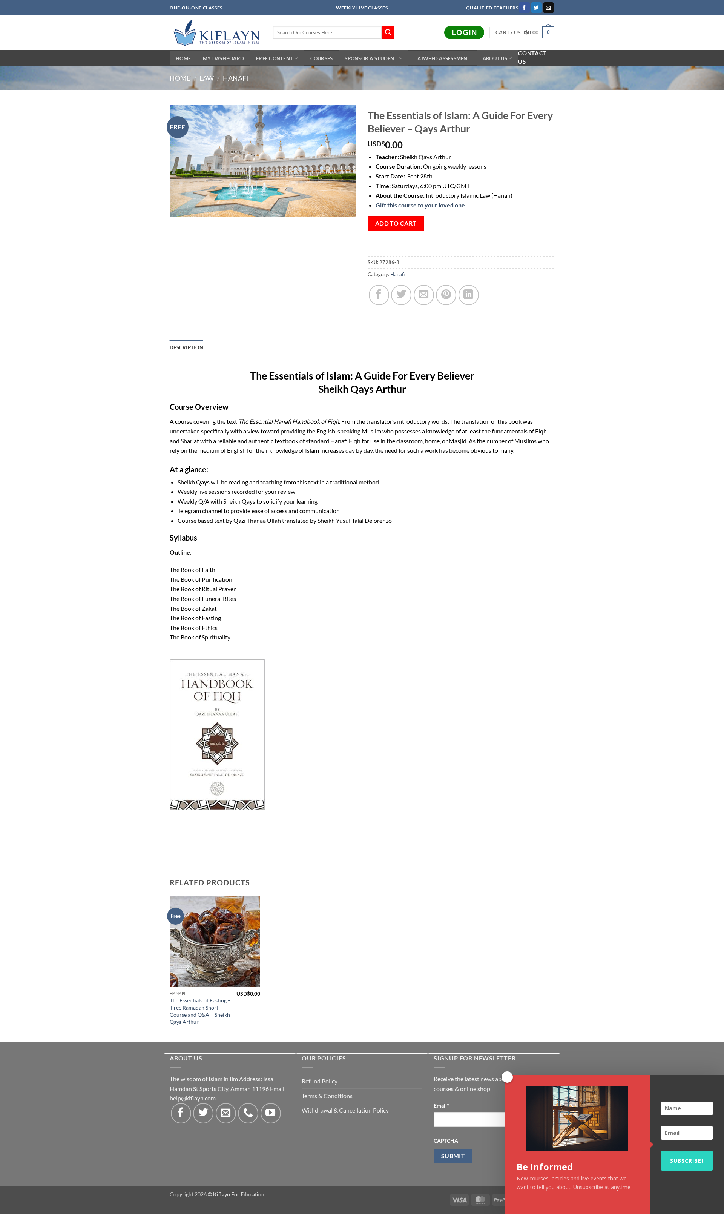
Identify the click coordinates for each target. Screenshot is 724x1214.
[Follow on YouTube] (271, 1113)
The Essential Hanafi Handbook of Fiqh (288, 421)
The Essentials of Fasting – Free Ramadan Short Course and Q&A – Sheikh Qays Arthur (200, 1011)
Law (206, 78)
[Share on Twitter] (401, 295)
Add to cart (396, 223)
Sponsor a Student (371, 58)
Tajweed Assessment (442, 58)
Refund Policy (319, 1081)
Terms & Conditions (327, 1095)
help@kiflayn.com (193, 1098)
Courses (321, 58)
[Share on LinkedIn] (469, 295)
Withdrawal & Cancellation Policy (345, 1110)
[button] (524, 32)
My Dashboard (223, 58)
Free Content (274, 58)
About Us (495, 58)
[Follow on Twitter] (536, 8)
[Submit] (388, 32)
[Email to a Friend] (424, 295)
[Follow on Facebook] (524, 8)
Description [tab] (186, 347)
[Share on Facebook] (379, 295)
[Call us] (248, 1113)
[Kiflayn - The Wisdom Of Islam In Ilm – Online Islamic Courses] (216, 32)
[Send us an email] (548, 8)
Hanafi (235, 78)
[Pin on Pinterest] (446, 295)
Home (183, 58)
